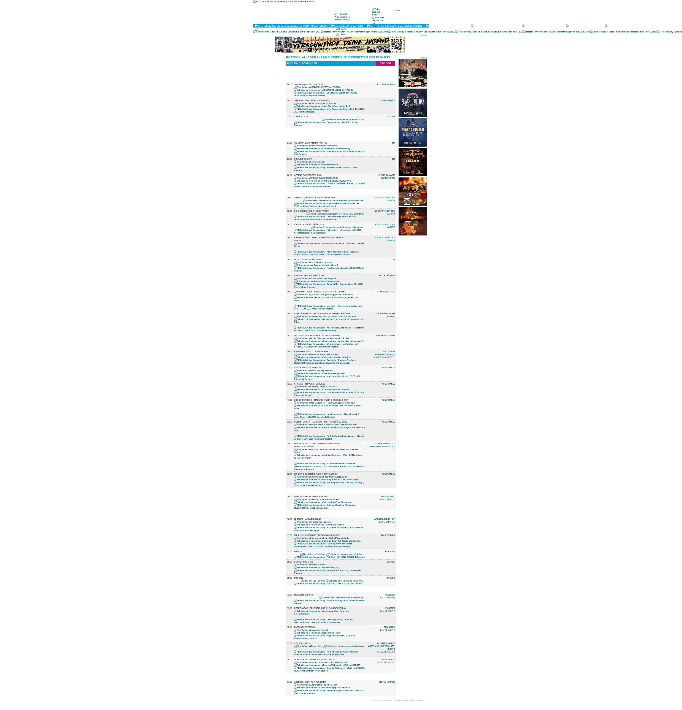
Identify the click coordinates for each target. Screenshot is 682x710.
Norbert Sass (302, 643)
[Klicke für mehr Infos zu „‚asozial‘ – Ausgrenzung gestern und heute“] (323, 295)
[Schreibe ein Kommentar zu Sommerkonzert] (316, 165)
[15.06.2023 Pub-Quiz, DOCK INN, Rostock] (329, 557)
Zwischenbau (387, 100)
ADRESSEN (359, 21)
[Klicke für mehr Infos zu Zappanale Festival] (311, 630)
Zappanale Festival (305, 627)
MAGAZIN (326, 21)
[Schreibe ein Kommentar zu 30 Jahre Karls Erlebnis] (319, 525)
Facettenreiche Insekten (308, 259)
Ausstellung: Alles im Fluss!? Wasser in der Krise (322, 313)
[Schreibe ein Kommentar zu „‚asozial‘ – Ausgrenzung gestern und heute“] (329, 300)
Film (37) (296, 132)
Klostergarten (386, 84)
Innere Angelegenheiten (307, 368)
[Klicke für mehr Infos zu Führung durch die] (320, 477)
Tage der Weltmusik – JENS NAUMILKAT (314, 659)
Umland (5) (297, 591)
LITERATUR (512, 26)
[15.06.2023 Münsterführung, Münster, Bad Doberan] (329, 603)
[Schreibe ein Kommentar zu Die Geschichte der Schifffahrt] (335, 214)
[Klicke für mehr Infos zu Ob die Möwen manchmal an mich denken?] (322, 338)
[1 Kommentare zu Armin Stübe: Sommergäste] (317, 281)
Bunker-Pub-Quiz (303, 562)
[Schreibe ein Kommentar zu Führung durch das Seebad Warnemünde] (327, 541)
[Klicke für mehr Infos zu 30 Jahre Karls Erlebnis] (313, 522)
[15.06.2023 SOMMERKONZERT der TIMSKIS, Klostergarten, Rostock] (329, 96)
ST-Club (390, 578)
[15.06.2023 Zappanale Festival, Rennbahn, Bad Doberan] (329, 638)
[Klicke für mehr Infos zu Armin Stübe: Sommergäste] (315, 278)
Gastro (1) (297, 678)
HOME (311, 21)
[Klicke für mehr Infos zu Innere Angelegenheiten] (313, 370)
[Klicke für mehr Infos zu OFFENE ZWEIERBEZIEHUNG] (316, 178)
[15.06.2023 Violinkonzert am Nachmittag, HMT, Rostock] (329, 154)
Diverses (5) (298, 515)
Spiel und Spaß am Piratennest (311, 496)
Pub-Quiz (299, 551)
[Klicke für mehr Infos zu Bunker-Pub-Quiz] (310, 565)
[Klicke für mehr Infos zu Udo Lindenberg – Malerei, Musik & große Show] (324, 403)
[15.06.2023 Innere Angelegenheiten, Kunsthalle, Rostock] (329, 379)
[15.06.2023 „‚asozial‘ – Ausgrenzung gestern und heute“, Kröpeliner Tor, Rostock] (329, 309)
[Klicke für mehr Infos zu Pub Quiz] (313, 581)
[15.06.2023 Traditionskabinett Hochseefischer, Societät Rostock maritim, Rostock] (329, 206)
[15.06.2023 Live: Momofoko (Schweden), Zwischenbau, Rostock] (329, 112)
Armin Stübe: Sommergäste (309, 276)
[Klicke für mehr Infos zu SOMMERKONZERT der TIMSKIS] (317, 87)
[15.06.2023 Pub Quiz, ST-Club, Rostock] (328, 584)
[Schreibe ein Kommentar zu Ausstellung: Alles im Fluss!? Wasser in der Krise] (329, 322)
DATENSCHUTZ (420, 700)
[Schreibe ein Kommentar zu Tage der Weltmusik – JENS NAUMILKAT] (327, 665)
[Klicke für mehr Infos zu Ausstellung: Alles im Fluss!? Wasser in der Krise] (325, 316)
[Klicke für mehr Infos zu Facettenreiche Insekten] (313, 262)
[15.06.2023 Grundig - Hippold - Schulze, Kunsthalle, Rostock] (329, 395)
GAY (599, 26)
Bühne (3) (296, 139)
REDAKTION (398, 700)
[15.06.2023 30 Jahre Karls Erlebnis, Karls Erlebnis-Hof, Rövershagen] (329, 530)
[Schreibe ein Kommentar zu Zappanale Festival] (317, 633)
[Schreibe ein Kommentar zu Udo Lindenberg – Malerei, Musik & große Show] (329, 408)
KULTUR (462, 26)
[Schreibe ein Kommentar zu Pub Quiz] (345, 581)
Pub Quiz (299, 578)
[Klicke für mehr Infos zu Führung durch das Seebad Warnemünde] (321, 538)
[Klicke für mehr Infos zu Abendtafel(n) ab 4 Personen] (315, 685)
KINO (360, 26)
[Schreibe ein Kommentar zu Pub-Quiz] (345, 554)
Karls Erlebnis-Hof (384, 519)
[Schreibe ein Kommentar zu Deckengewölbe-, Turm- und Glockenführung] (329, 614)
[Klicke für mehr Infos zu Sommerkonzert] (309, 162)
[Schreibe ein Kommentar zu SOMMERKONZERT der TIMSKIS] (323, 90)
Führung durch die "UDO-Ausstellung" (316, 474)
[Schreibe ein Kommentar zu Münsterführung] (342, 598)
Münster (390, 595)
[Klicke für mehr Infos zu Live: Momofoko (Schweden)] (315, 103)
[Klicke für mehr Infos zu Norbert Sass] (308, 646)
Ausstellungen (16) (302, 194)
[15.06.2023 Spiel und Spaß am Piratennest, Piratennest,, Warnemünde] (329, 508)
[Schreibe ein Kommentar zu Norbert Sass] (343, 646)
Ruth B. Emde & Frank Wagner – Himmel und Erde (320, 422)
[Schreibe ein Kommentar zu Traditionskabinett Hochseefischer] (333, 200)
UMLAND (297, 29)
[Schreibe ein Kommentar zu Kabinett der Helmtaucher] (337, 227)
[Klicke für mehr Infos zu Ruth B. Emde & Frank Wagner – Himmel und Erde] (325, 425)
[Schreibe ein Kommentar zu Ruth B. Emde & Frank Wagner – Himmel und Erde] (329, 430)
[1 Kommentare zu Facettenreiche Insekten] (315, 265)
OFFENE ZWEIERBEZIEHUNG (308, 175)
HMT (393, 143)
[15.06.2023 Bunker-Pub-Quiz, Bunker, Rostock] (329, 573)
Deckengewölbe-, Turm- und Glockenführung (320, 608)
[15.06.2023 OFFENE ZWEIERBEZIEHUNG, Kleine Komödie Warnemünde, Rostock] (329, 186)
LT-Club (391, 117)
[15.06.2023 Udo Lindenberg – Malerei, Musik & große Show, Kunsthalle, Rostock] (329, 417)
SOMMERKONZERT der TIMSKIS (309, 84)
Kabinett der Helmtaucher (309, 224)
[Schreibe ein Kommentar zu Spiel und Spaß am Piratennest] (323, 502)
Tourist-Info (388, 535)
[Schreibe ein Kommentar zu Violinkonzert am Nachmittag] (322, 148)
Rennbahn (389, 627)
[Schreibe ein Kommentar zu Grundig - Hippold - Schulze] (321, 389)
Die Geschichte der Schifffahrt (311, 211)
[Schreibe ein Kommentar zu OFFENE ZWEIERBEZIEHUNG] (322, 181)
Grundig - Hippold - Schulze (309, 384)
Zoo (393, 259)
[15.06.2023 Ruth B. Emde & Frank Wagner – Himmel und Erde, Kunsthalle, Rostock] (329, 439)
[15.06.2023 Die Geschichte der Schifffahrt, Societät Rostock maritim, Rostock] (329, 219)
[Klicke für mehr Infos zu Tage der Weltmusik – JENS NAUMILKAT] (321, 662)
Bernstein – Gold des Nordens (311, 351)
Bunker (391, 562)
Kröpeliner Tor (386, 292)
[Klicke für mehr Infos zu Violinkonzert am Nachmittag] (315, 146)
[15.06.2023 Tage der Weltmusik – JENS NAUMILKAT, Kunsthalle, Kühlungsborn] (329, 671)
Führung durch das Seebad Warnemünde (317, 535)
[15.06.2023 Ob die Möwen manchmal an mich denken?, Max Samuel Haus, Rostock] (329, 347)
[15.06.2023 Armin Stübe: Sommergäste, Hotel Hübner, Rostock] (329, 287)
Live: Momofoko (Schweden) (312, 100)
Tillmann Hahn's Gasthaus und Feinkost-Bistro (381, 646)
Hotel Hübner (387, 276)
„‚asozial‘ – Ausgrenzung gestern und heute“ (319, 292)
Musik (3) (296, 80)
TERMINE (342, 21)
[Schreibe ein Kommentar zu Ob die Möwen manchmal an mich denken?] (328, 341)
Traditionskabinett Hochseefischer (314, 198)
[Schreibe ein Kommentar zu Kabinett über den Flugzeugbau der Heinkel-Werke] (329, 246)
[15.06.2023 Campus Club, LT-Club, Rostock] (329, 125)
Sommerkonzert (303, 159)
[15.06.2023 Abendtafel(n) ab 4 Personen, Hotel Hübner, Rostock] (329, 693)
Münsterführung (304, 595)
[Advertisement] (413, 290)
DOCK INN (390, 551)
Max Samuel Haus (385, 335)
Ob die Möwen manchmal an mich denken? (317, 335)
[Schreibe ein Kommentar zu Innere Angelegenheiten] (319, 373)
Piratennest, (388, 496)
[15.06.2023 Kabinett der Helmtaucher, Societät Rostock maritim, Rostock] (329, 233)
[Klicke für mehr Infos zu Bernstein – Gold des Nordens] (316, 354)
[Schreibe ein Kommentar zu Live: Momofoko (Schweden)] (322, 106)
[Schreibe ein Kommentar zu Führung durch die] (326, 480)
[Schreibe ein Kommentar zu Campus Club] (343, 119)
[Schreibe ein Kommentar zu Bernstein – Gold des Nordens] (322, 357)
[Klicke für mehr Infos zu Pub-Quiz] (312, 554)
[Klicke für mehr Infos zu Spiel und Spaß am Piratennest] (316, 499)
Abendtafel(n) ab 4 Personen (310, 682)
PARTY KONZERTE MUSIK (315, 26)
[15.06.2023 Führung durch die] (329, 485)
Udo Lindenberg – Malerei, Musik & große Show (321, 400)
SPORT (558, 26)
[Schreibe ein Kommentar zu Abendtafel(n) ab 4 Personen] (322, 688)
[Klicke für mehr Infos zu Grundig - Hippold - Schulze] (315, 387)
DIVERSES (644, 26)
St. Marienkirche (386, 313)
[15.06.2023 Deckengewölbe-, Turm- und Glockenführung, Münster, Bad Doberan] (329, 622)
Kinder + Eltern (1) (301, 493)
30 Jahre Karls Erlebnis (307, 519)
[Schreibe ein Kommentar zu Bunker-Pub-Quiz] (316, 567)
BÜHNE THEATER (413, 26)
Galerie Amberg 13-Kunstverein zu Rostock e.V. (381, 446)
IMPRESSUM (408, 700)
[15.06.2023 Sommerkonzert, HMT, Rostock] (329, 170)
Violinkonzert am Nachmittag (311, 143)
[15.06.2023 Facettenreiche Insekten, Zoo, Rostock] (329, 271)
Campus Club (301, 117)
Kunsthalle (388, 368)
